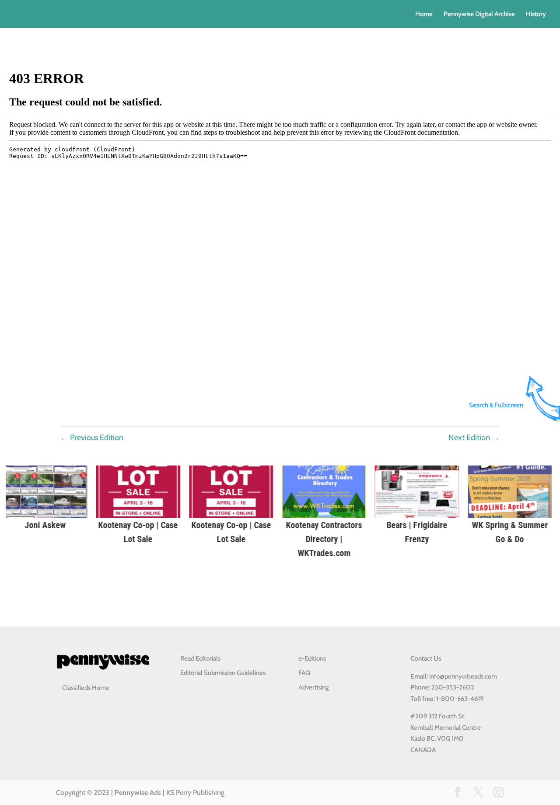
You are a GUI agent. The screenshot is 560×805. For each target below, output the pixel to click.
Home (424, 14)
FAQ (304, 673)
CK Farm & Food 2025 (189, 525)
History (536, 14)
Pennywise (131, 792)
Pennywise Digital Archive (479, 14)
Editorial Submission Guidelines (223, 673)
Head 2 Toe (375, 525)
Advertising (313, 687)
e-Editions (312, 658)
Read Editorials (200, 658)
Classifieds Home (85, 688)
